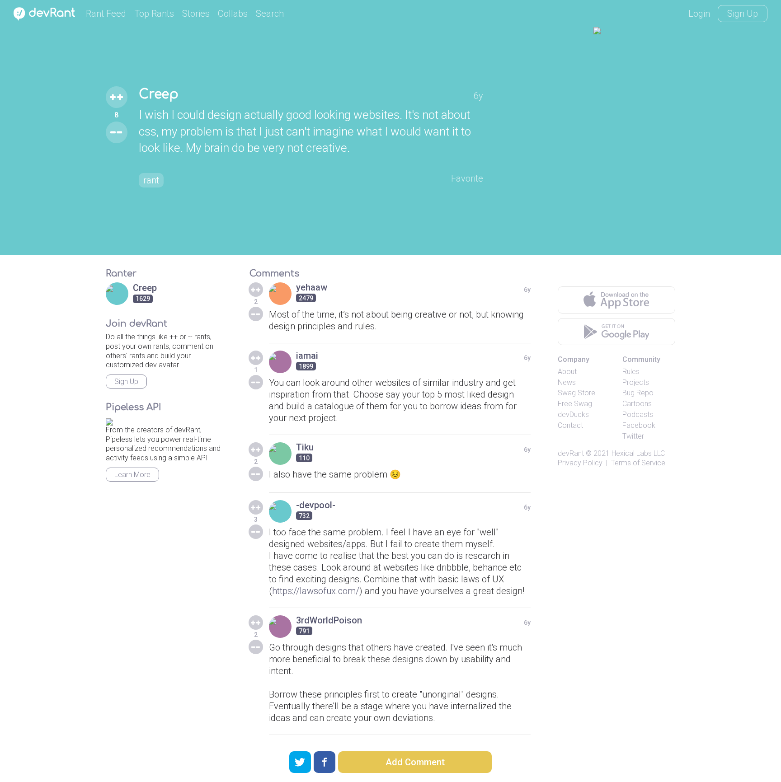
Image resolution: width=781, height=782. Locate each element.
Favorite (467, 178)
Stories (196, 13)
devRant (571, 453)
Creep (159, 94)
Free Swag (575, 403)
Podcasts (637, 414)
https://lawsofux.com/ (315, 590)
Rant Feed (106, 13)
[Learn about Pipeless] (109, 420)
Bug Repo (638, 393)
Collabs (233, 13)
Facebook (638, 425)
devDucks (573, 414)
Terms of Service (638, 463)
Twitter (633, 436)
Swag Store (576, 393)
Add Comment (415, 762)
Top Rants (154, 13)
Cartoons (637, 403)
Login (699, 13)
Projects (635, 382)
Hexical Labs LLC (638, 453)
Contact (570, 425)
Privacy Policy (580, 463)
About (567, 371)
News (567, 382)
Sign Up (742, 13)
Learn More (132, 474)
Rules (631, 371)
